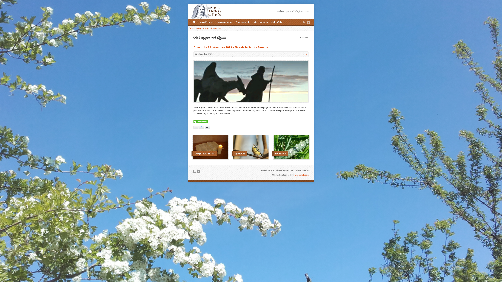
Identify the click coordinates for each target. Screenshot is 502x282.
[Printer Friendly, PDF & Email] (200, 122)
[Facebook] (308, 22)
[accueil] (193, 22)
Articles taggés (216, 28)
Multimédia (276, 22)
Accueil (192, 28)
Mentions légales (302, 175)
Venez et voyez (203, 28)
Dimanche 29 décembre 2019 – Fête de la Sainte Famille (230, 47)
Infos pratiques (261, 22)
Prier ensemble (243, 22)
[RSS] (304, 22)
